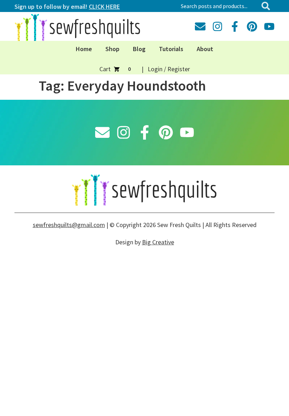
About (205, 49)
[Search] (267, 6)
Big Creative (158, 242)
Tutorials (171, 49)
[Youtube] (269, 26)
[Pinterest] (252, 26)
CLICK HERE (104, 6)
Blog (139, 49)
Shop (112, 49)
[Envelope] (200, 26)
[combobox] (218, 6)
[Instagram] (217, 26)
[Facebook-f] (234, 26)
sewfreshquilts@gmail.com (69, 225)
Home (84, 49)
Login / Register (169, 69)
